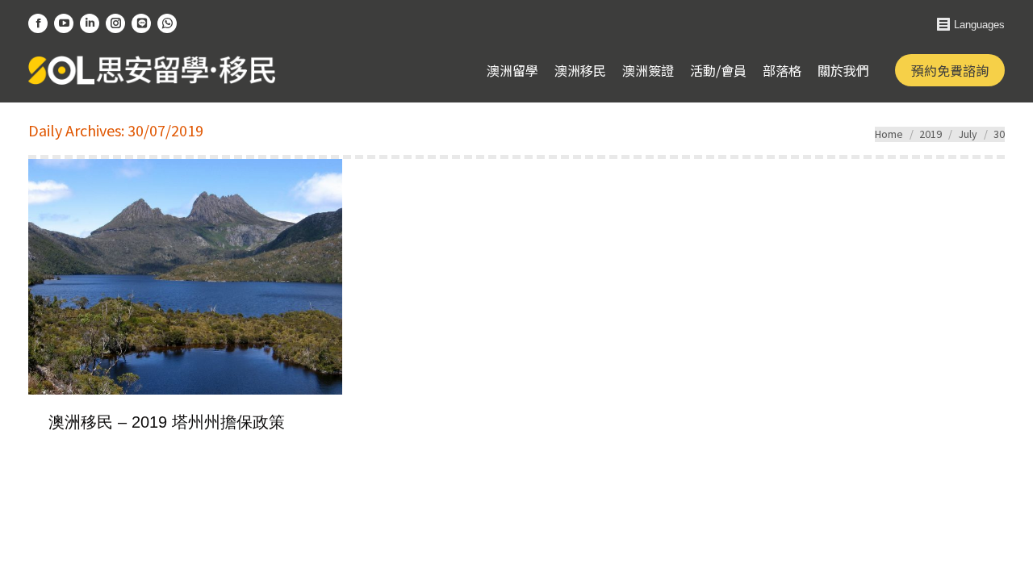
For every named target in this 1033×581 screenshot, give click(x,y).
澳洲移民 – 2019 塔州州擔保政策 (166, 422)
